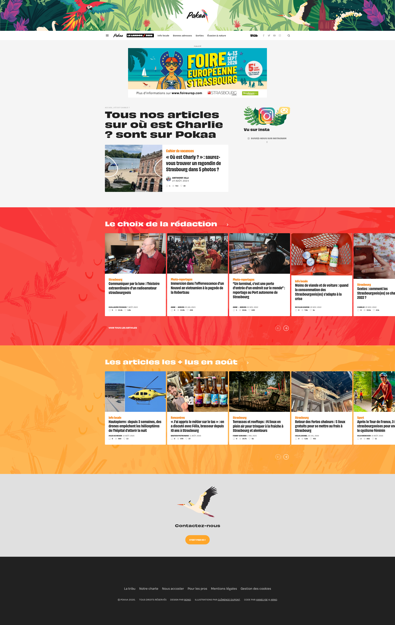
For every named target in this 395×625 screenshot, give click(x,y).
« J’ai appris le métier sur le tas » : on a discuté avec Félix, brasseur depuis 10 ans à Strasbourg (197, 426)
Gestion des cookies (256, 588)
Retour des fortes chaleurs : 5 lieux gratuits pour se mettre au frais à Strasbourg (320, 426)
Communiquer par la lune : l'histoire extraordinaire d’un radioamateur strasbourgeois (134, 288)
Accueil (108, 107)
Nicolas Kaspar (302, 307)
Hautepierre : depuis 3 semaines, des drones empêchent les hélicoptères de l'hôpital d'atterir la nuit (135, 426)
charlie (361, 307)
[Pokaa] (197, 15)
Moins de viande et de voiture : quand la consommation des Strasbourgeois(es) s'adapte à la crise (321, 292)
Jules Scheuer (115, 436)
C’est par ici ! (197, 539)
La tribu (129, 588)
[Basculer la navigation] (107, 35)
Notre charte (148, 588)
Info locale (163, 35)
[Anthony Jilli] (168, 178)
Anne (173, 307)
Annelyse (262, 599)
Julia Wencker (364, 436)
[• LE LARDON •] (140, 35)
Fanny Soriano (240, 436)
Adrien (181, 307)
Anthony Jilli (180, 177)
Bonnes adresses (182, 35)
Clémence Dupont (229, 599)
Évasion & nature (216, 35)
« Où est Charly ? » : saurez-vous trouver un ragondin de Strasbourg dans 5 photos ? (193, 162)
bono (187, 599)
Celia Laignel (301, 436)
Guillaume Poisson (118, 307)
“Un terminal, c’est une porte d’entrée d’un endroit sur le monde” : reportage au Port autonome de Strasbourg (259, 290)
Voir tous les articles (123, 327)
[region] (186, 35)
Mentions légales (224, 588)
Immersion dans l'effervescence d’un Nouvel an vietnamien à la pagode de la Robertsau (197, 288)
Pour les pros (197, 588)
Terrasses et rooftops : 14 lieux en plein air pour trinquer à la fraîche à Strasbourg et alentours (258, 426)
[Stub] (254, 35)
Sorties (200, 35)
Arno (274, 599)
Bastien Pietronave (180, 436)
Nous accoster (173, 588)
